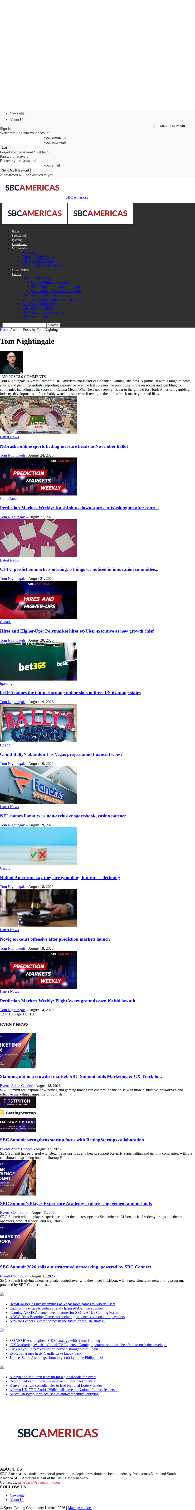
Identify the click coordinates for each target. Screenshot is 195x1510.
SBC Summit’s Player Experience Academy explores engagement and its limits (76, 1203)
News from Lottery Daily (44, 1367)
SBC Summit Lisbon (37, 308)
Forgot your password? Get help (24, 152)
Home (16, 231)
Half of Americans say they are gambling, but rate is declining (60, 877)
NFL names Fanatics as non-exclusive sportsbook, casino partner (63, 815)
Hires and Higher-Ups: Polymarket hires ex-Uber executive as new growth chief (77, 631)
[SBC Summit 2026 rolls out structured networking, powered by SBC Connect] (18, 1258)
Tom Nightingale (12, 455)
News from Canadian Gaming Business (59, 1294)
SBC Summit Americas (38, 295)
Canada (5, 622)
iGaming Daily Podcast (38, 257)
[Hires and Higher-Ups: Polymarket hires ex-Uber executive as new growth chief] (38, 617)
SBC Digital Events (36, 278)
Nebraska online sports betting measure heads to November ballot (64, 446)
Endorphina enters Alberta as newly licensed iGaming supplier (56, 1308)
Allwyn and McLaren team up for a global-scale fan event (53, 1377)
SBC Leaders (20, 270)
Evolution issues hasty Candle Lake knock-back (46, 1353)
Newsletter (18, 113)
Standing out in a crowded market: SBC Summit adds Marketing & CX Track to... (81, 1076)
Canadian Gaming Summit (41, 304)
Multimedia (19, 248)
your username (55, 137)
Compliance (9, 498)
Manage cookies (80, 1508)
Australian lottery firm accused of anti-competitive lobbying (54, 1394)
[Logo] (35, 223)
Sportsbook (19, 235)
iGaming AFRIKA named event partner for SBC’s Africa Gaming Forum (64, 1312)
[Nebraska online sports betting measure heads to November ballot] (38, 433)
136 (11, 1014)
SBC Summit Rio (34, 316)
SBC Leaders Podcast (37, 261)
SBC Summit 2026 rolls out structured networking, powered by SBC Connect (75, 1266)
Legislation (19, 244)
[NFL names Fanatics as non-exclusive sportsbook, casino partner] (38, 802)
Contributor (20, 1212)
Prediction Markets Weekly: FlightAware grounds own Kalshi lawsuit (67, 1000)
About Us (17, 120)
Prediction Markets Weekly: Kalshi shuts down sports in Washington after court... (79, 507)
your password (55, 142)
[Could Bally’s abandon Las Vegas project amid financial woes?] (38, 741)
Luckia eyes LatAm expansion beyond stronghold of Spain (54, 1349)
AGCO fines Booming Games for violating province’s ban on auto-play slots (67, 1317)
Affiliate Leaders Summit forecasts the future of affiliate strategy (57, 1321)
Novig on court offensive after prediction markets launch (55, 939)
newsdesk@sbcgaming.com (39, 1482)
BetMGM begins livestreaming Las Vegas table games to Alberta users (62, 1304)
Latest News (9, 437)
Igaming (17, 240)
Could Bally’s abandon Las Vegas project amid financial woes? (61, 754)
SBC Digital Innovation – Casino (56, 291)
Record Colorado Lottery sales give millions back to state (52, 1381)
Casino (5, 745)
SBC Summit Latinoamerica (42, 312)
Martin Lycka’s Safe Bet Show (44, 265)
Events (16, 274)
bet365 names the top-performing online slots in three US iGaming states (70, 692)
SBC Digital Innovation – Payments (58, 287)
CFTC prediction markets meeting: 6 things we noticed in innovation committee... (79, 569)
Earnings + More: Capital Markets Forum (52, 299)
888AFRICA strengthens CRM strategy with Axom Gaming (55, 1341)
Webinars (28, 252)
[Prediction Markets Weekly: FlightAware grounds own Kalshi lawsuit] (38, 987)
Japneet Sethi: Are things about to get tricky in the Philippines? (56, 1358)
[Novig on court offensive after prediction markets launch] (38, 926)
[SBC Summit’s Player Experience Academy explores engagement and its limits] (18, 1194)
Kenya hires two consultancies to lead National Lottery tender (56, 1385)
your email (52, 165)
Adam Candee (22, 1086)
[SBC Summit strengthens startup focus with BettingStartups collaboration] (18, 1131)
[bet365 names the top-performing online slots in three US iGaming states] (38, 679)
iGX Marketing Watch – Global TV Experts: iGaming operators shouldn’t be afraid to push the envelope (88, 1345)
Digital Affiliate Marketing (51, 282)
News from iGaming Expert (46, 1331)
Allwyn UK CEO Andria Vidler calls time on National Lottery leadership (64, 1390)
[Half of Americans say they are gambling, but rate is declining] (38, 864)
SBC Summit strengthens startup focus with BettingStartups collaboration (72, 1139)
